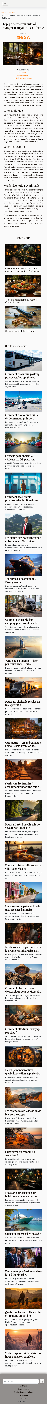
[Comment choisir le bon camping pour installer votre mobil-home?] (23, 606)
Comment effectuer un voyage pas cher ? (23, 1030)
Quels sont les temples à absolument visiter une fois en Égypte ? (23, 787)
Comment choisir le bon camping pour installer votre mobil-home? (22, 623)
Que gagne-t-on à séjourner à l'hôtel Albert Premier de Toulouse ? (23, 746)
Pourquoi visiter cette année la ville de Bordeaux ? (23, 866)
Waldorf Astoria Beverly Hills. (22, 78)
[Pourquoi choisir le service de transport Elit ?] (23, 687)
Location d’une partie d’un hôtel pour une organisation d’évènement (22, 269)
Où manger (23, 1395)
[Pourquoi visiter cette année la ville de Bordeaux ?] (23, 851)
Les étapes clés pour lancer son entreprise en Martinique (23, 539)
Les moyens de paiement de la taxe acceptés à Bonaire (22, 907)
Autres (12, 12)
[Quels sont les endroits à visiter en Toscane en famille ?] (23, 1298)
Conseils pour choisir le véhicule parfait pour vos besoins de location (19, 459)
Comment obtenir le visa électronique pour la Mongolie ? (23, 991)
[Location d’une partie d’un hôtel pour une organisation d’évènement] (23, 255)
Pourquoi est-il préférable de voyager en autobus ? (22, 826)
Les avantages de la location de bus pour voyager (23, 1112)
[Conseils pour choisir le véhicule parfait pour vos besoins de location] (23, 442)
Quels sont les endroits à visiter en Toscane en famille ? (23, 1313)
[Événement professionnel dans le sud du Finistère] (23, 1257)
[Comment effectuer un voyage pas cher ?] (23, 1015)
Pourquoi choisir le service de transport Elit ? (22, 703)
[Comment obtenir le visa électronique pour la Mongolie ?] (23, 974)
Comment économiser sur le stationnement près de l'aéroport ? (22, 418)
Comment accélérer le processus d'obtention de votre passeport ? (23, 500)
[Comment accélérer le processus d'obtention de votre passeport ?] (23, 483)
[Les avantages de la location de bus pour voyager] (23, 1097)
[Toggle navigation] (5, 3)
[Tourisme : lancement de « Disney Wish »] (23, 565)
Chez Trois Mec (23, 73)
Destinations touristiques (23, 1392)
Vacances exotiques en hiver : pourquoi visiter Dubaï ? (22, 662)
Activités (23, 1386)
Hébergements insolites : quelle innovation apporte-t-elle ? (22, 1073)
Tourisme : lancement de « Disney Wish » (21, 580)
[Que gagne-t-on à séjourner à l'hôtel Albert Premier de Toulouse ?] (23, 728)
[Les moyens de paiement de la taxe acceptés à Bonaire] (23, 892)
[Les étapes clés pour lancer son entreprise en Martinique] (23, 524)
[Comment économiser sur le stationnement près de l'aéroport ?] (23, 401)
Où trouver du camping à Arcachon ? (20, 1153)
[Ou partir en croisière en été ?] (23, 1220)
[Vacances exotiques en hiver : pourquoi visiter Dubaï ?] (23, 647)
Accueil (4, 12)
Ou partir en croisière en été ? (23, 1233)
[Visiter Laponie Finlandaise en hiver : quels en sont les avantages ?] (23, 1339)
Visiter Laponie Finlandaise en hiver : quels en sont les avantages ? (23, 1356)
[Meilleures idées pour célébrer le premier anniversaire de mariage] (23, 933)
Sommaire (24, 69)
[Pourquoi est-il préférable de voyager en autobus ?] (23, 810)
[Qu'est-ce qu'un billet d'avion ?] (23, 317)
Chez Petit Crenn (23, 75)
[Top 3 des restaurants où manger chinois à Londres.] (23, 286)
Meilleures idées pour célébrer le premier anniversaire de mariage (23, 950)
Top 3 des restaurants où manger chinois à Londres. (21, 301)
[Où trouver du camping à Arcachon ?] (23, 1138)
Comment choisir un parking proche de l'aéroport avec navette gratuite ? (22, 377)
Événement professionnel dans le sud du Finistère (23, 1272)
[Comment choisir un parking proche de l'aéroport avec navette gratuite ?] (23, 360)
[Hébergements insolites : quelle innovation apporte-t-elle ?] (23, 1056)
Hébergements (23, 1389)
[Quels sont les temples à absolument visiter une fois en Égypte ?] (23, 769)
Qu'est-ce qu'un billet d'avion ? (20, 330)
